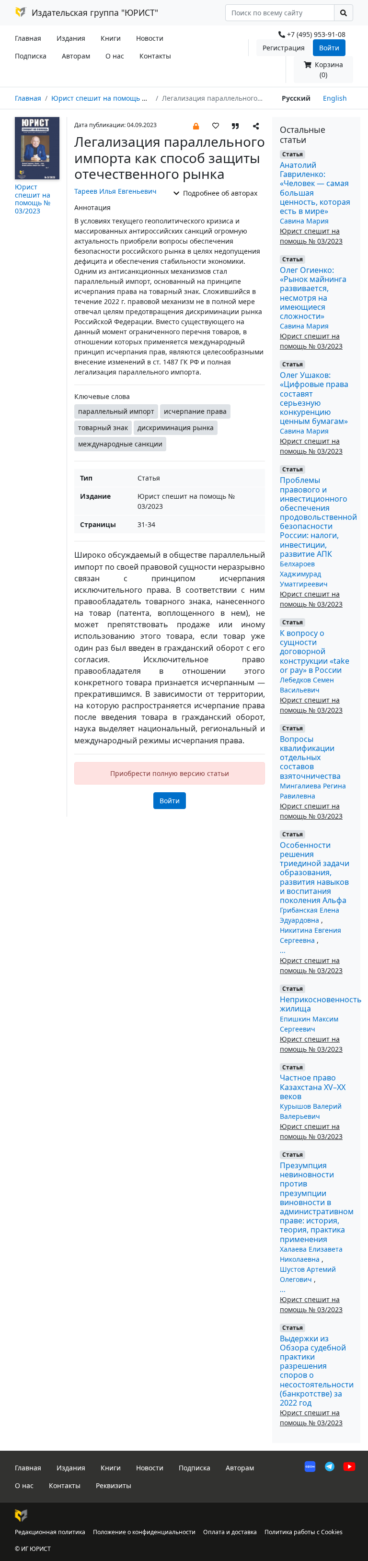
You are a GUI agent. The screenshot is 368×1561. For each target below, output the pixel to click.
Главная (28, 38)
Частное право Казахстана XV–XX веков (312, 1086)
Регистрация (284, 47)
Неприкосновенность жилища (321, 1004)
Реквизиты (113, 1485)
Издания (71, 38)
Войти (329, 47)
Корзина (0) (328, 69)
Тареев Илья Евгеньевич (115, 191)
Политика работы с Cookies (303, 1532)
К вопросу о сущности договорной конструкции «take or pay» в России (314, 651)
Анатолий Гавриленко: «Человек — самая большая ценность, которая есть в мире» (315, 188)
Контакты (155, 55)
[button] (196, 125)
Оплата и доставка (230, 1532)
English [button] (335, 98)
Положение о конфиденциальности (144, 1532)
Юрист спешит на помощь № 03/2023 (113, 98)
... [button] (283, 950)
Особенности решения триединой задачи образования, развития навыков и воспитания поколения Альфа (314, 872)
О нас (114, 55)
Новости (149, 38)
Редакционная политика (50, 1532)
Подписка (30, 55)
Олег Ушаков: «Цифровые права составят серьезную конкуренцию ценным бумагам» (314, 398)
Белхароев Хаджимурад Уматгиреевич (304, 573)
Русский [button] (296, 98)
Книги (111, 38)
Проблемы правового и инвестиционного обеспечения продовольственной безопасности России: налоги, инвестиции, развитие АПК (318, 517)
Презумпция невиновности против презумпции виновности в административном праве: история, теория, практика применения (317, 1202)
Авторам (76, 55)
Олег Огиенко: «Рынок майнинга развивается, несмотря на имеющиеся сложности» (313, 293)
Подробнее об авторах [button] (219, 193)
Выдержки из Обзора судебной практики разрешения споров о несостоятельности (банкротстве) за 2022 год (317, 1370)
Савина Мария (304, 220)
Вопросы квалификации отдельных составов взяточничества (310, 757)
